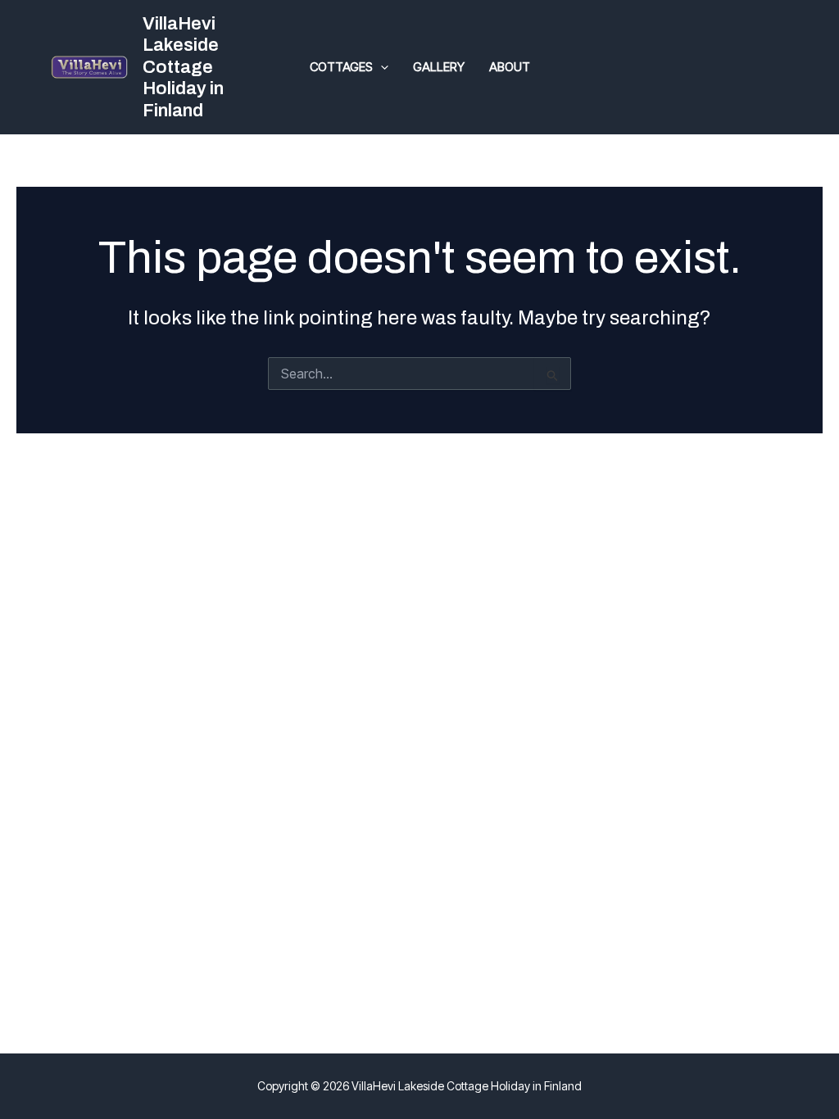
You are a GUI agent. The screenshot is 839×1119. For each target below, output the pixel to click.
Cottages (341, 67)
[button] (380, 67)
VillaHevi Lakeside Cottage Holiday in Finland (183, 67)
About (509, 67)
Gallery (439, 67)
